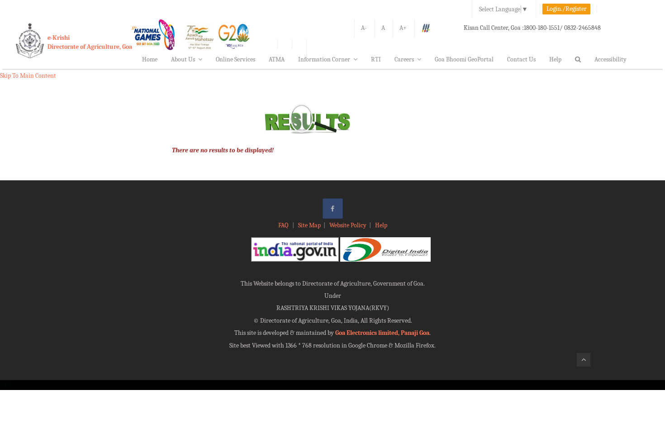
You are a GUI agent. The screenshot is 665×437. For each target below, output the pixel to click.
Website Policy (347, 225)
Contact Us (521, 59)
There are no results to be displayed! (223, 150)
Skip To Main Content (28, 76)
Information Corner (324, 59)
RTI (376, 59)
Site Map (309, 225)
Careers (404, 59)
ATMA (277, 59)
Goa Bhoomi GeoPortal (464, 59)
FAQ (284, 225)
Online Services (235, 59)
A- (364, 28)
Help (555, 59)
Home (149, 59)
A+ (403, 28)
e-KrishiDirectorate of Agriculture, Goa (90, 42)
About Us (183, 59)
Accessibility (610, 59)
